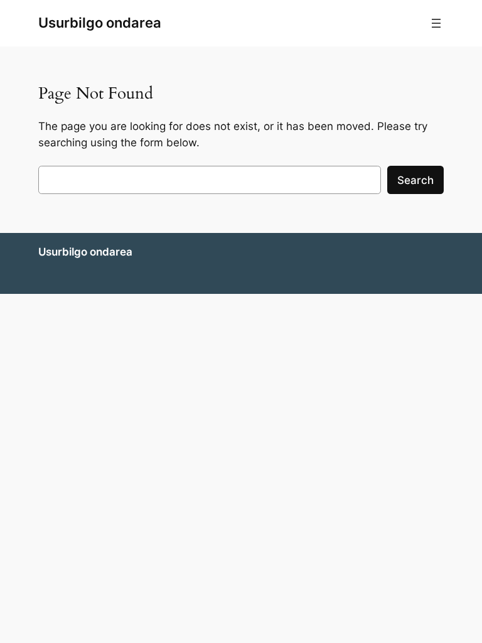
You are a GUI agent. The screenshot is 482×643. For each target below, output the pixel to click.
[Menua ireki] (436, 23)
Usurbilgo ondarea (99, 22)
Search (415, 180)
